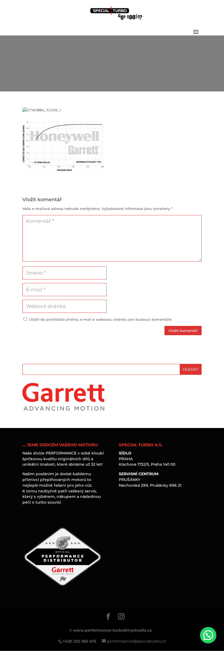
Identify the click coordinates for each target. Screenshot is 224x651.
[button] (208, 635)
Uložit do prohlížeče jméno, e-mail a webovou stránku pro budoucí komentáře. (100, 319)
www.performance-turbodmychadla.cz (112, 630)
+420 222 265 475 (79, 641)
